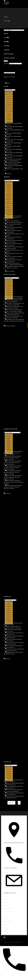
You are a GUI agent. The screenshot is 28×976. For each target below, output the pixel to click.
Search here (6, 63)
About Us (6, 902)
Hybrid (5, 934)
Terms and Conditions (9, 911)
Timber (5, 931)
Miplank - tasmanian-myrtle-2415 (11, 164)
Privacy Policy (7, 908)
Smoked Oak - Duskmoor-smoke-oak (12, 628)
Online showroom (8, 921)
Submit (5, 60)
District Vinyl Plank (9, 274)
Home (5, 20)
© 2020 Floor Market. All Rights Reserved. (13, 942)
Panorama (7, 177)
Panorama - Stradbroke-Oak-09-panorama (13, 264)
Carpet (5, 924)
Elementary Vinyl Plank (10, 429)
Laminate (6, 928)
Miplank (6, 86)
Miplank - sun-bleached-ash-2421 (11, 160)
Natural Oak (7, 761)
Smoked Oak (7, 596)
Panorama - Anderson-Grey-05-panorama (13, 222)
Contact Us (6, 905)
